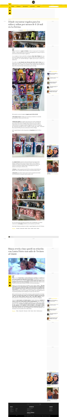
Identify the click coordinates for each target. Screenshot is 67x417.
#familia (26, 228)
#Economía (18, 228)
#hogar (29, 228)
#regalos (38, 228)
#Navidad (32, 228)
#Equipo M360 (22, 228)
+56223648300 (29, 413)
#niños (35, 228)
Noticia (9, 19)
